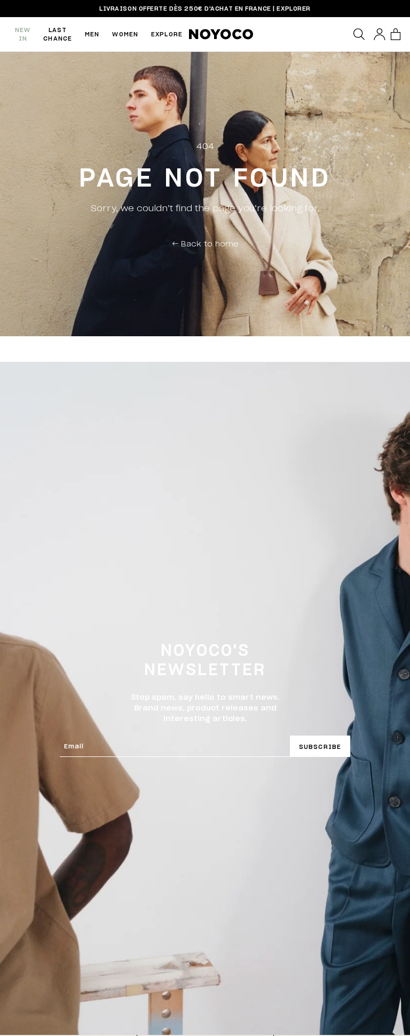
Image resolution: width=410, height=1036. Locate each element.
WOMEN (125, 33)
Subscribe (320, 746)
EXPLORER (293, 8)
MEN (92, 33)
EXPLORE (167, 33)
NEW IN (22, 34)
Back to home (205, 243)
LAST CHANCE (57, 34)
